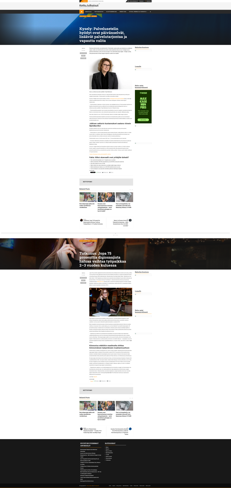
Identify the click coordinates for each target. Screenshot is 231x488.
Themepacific (96, 485)
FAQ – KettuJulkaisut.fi (132, 1)
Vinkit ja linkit (109, 456)
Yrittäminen (94, 16)
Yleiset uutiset (109, 458)
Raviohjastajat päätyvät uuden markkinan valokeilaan (86, 205)
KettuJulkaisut (88, 5)
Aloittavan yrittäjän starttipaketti (87, 475)
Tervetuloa (88, 11)
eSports (107, 449)
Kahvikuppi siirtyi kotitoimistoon (87, 481)
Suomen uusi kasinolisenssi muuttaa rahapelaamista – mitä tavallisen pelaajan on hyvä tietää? (105, 207)
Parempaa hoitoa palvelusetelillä (117, 98)
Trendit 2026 (123, 11)
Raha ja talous (83, 16)
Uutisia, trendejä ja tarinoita (137, 11)
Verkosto (141, 1)
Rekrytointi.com (100, 281)
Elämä (107, 447)
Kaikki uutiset (148, 485)
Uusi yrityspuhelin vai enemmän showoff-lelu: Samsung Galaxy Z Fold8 (100, 1)
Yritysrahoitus (98, 11)
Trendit (88, 16)
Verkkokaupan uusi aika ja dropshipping (88, 469)
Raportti (95, 376)
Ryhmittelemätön (109, 452)
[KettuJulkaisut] (81, 12)
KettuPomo (83, 48)
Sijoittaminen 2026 (111, 11)
